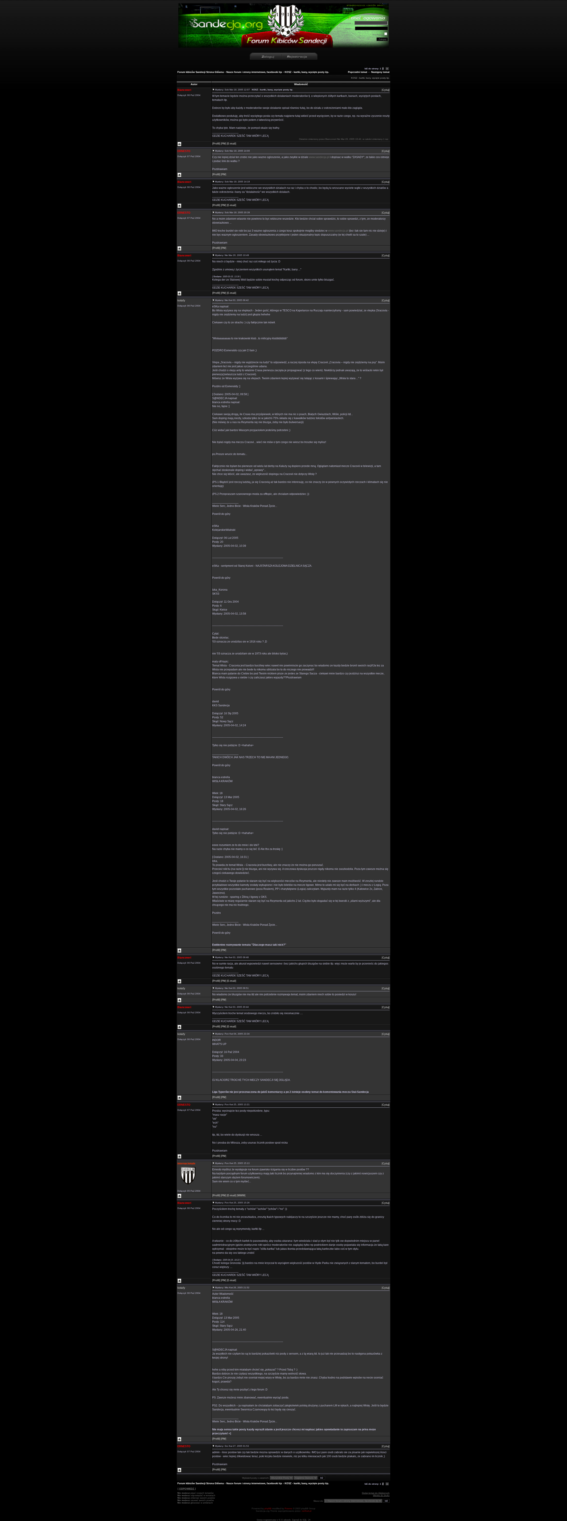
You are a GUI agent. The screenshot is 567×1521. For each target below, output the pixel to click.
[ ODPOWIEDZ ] (187, 1488)
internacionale (186, 1163)
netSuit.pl (306, 1511)
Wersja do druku (381, 1495)
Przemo (288, 1508)
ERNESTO (183, 151)
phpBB (268, 1508)
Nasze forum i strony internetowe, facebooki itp (254, 72)
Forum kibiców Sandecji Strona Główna (200, 72)
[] (386, 90)
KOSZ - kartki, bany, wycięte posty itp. (307, 72)
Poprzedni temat (357, 72)
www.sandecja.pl (319, 157)
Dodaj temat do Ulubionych (376, 1493)
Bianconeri (184, 90)
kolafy (181, 300)
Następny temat (380, 72)
